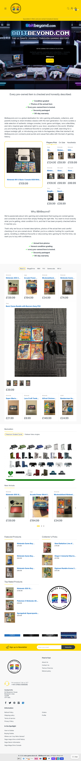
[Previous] (76, 508)
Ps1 (44, 268)
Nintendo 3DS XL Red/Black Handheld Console (13, 278)
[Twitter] (10, 703)
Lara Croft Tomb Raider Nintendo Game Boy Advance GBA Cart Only (30, 398)
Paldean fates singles (32, 434)
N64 (38, 268)
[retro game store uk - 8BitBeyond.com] (15, 15)
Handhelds (71, 142)
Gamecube (51, 268)
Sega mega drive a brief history (14, 739)
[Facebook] (5, 703)
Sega (48, 147)
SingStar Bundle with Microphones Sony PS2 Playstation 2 (50, 191)
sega (25, 275)
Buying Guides (9, 733)
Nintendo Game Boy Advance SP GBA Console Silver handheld (27, 568)
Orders (44, 712)
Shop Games (50, 60)
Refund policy (46, 671)
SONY (62, 395)
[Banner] (40, 461)
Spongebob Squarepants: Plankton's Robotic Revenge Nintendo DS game (27, 613)
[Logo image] (12, 635)
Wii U (59, 268)
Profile (44, 715)
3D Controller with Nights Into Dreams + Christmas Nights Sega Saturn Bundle (50, 150)
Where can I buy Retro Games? (14, 736)
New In (22, 268)
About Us (45, 662)
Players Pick (51, 142)
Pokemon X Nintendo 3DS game (27, 601)
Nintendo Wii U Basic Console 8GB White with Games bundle (23, 180)
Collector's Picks (49, 537)
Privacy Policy (9, 721)
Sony (48, 188)
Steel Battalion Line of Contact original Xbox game (63, 544)
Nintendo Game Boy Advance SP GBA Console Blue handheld (27, 556)
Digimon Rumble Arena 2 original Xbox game (65, 568)
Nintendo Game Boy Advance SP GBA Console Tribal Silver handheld (27, 544)
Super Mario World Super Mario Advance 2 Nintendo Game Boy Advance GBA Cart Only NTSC (13, 398)
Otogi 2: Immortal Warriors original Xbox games (65, 556)
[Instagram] (18, 703)
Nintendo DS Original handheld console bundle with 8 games (60, 150)
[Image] (59, 598)
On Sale (62, 142)
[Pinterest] (14, 703)
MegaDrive (31, 268)
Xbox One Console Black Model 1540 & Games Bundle (60, 171)
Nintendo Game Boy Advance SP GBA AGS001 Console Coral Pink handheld (67, 278)
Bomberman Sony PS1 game (67, 398)
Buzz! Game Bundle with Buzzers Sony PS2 (60, 191)
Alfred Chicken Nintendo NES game (48, 398)
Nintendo (59, 147)
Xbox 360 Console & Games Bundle (71, 171)
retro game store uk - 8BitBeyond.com (37, 755)
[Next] (5, 508)
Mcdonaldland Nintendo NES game (48, 278)
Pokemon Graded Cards (14, 434)
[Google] (23, 703)
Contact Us (45, 665)
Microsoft (60, 168)
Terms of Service (47, 668)
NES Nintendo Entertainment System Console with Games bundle (71, 150)
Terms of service (9, 718)
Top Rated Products (13, 582)
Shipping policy (9, 715)
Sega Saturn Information (12, 742)
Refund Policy (8, 712)
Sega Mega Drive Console (12, 745)
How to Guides (9, 730)
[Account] (72, 8)
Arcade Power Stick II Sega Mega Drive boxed (30, 278)
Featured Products (12, 537)
